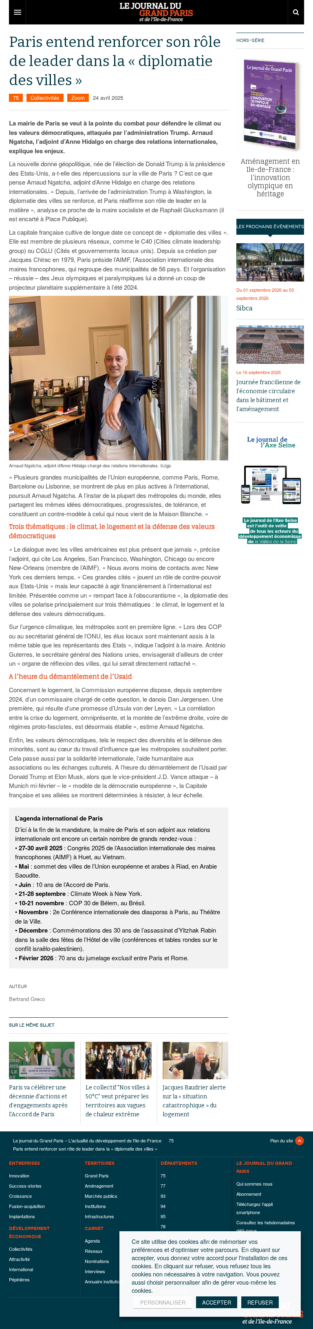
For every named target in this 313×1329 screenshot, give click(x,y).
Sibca (244, 308)
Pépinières (19, 1279)
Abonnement (248, 1193)
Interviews (95, 1271)
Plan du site (281, 1140)
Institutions (95, 1206)
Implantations (22, 1216)
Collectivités (45, 97)
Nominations (97, 1261)
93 (163, 1196)
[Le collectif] (118, 1060)
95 (163, 1216)
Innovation (19, 1175)
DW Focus (156, 12)
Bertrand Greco (27, 999)
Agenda (92, 1240)
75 (16, 97)
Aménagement (99, 1185)
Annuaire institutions (104, 1281)
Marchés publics (101, 1196)
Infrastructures (99, 1216)
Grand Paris (97, 1175)
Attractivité (19, 1259)
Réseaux (94, 1251)
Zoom (78, 97)
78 (163, 1226)
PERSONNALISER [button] (162, 1302)
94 (163, 1206)
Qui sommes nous (254, 1183)
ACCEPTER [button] (216, 1302)
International (21, 1269)
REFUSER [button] (260, 1302)
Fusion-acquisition (27, 1206)
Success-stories (25, 1185)
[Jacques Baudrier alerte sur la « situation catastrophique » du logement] (195, 1060)
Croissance (20, 1196)
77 (163, 1185)
